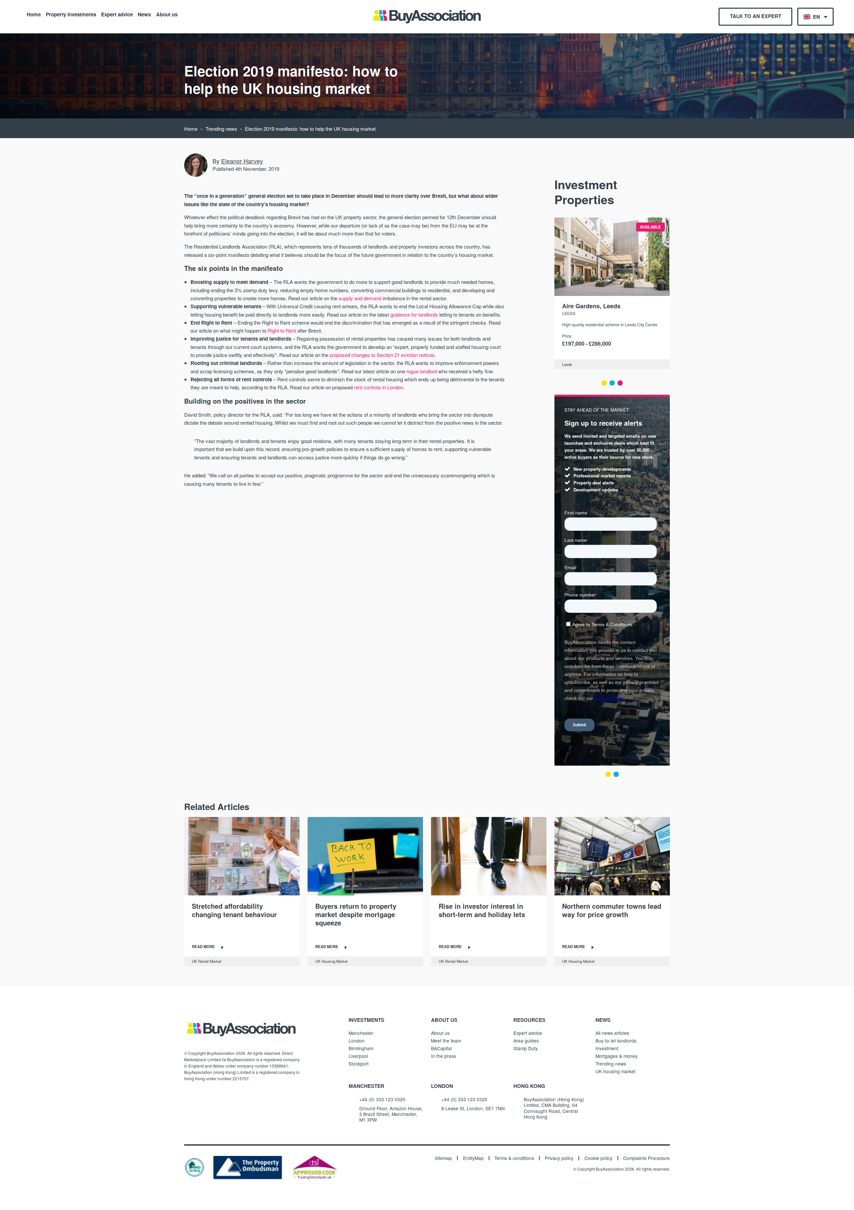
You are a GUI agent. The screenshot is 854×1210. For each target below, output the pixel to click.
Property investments (71, 14)
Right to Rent (282, 330)
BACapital (441, 1048)
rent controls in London (378, 387)
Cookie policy (598, 1158)
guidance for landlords (414, 314)
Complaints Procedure (646, 1158)
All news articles (612, 1033)
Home (34, 14)
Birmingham (361, 1048)
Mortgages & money (616, 1056)
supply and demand (360, 298)
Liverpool (358, 1056)
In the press (443, 1056)
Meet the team (446, 1040)
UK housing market (615, 1071)
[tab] (604, 383)
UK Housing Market (331, 961)
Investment (606, 1048)
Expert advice (117, 14)
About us (166, 14)
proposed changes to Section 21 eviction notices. (383, 354)
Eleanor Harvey (242, 160)
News (144, 14)
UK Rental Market (206, 961)
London (357, 1040)
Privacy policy (559, 1158)
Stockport (359, 1063)
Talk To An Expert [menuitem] (755, 16)
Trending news (221, 128)
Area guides (526, 1040)
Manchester (361, 1033)
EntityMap (473, 1158)
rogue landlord (421, 371)
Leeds (568, 313)
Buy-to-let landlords (615, 1040)
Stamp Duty (525, 1048)
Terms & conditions (514, 1158)
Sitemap (443, 1158)
